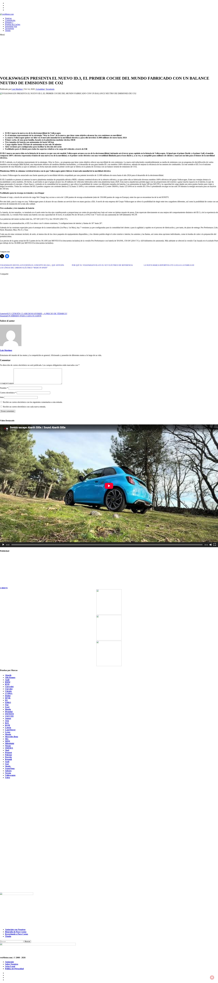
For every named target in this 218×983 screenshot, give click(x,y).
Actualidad (40, 89)
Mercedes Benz (11, 737)
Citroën (8, 691)
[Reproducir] (3, 544)
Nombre (4, 388)
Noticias (8, 18)
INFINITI (9, 714)
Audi (7, 680)
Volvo (7, 777)
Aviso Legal (10, 966)
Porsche (8, 757)
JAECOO (9, 716)
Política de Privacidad (14, 969)
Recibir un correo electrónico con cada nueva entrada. (24, 407)
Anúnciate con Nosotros (15, 929)
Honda (8, 709)
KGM (7, 725)
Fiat (6, 705)
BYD (7, 684)
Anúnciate (9, 962)
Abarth (8, 675)
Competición (10, 20)
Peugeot (8, 752)
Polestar (8, 755)
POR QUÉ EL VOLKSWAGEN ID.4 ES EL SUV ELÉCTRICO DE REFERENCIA (102, 265)
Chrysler (9, 689)
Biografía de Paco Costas (15, 932)
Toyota (8, 773)
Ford (7, 707)
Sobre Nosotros (11, 964)
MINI (7, 741)
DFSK (7, 698)
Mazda (8, 734)
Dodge (8, 696)
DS (6, 700)
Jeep (7, 721)
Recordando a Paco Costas (16, 934)
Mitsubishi (9, 743)
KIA (7, 723)
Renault (8, 759)
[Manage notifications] (212, 977)
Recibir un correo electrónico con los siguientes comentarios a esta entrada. (32, 402)
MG (6, 739)
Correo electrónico (8, 393)
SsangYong (10, 768)
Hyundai (8, 712)
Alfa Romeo (10, 677)
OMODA (9, 748)
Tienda (7, 30)
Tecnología (9, 28)
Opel (7, 750)
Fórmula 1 (9, 22)
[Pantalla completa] (214, 544)
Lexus (7, 732)
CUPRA (8, 693)
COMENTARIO (7, 383)
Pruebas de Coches (12, 24)
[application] (109, 485)
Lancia (8, 727)
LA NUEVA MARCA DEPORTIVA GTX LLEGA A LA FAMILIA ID (169, 265)
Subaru (8, 771)
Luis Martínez (17, 89)
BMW (7, 682)
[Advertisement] (75, 55)
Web (2, 397)
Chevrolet (9, 687)
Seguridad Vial (11, 26)
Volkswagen (10, 775)
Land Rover (10, 730)
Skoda (7, 766)
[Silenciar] (210, 544)
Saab (7, 762)
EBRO (8, 702)
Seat (7, 764)
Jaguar (8, 718)
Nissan (8, 746)
